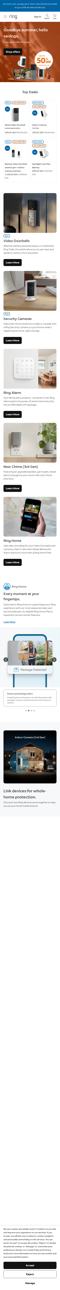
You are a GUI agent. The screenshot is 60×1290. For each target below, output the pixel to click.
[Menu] (5, 16)
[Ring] (13, 16)
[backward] (5, 659)
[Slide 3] (31, 710)
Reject (30, 1274)
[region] (30, 756)
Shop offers (13, 51)
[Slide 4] (34, 710)
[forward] (54, 659)
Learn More (12, 262)
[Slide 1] (26, 710)
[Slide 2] (28, 710)
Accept (30, 1265)
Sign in (37, 16)
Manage (30, 1283)
